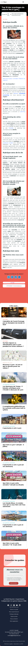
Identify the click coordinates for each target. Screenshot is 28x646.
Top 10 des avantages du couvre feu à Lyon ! (17, 14)
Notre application (14, 621)
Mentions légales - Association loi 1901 (13, 644)
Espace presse (14, 616)
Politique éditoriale (14, 614)
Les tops (8, 14)
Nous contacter (14, 618)
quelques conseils (8, 143)
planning (22, 111)
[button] (22, 2)
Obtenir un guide (14, 609)
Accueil (4, 14)
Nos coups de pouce (14, 611)
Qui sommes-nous (14, 607)
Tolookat (11, 128)
